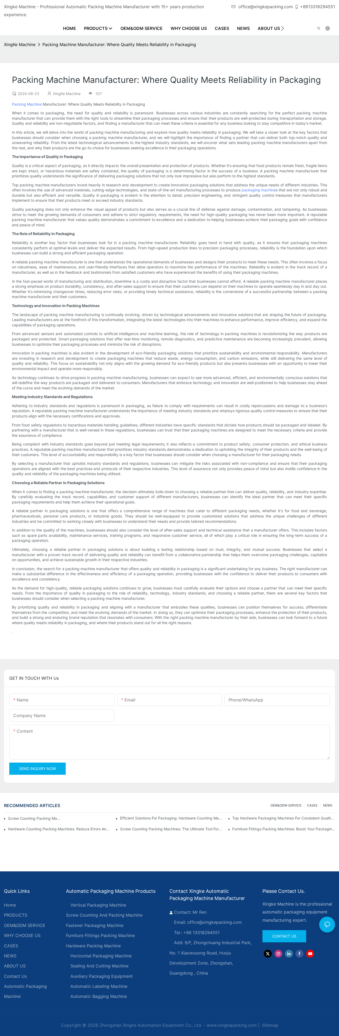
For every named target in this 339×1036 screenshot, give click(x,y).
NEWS (327, 805)
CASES (312, 805)
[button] (282, 28)
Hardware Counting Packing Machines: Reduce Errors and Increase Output (59, 829)
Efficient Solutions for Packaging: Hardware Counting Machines (171, 818)
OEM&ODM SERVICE (285, 805)
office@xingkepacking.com (265, 6)
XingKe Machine (19, 44)
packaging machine (259, 190)
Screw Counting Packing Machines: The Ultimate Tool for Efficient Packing (171, 829)
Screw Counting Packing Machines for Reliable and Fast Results (34, 818)
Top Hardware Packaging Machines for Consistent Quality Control (283, 818)
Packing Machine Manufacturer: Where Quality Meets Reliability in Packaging (119, 44)
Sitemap (269, 1025)
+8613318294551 (317, 6)
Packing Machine (27, 104)
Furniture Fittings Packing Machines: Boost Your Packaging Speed (283, 829)
